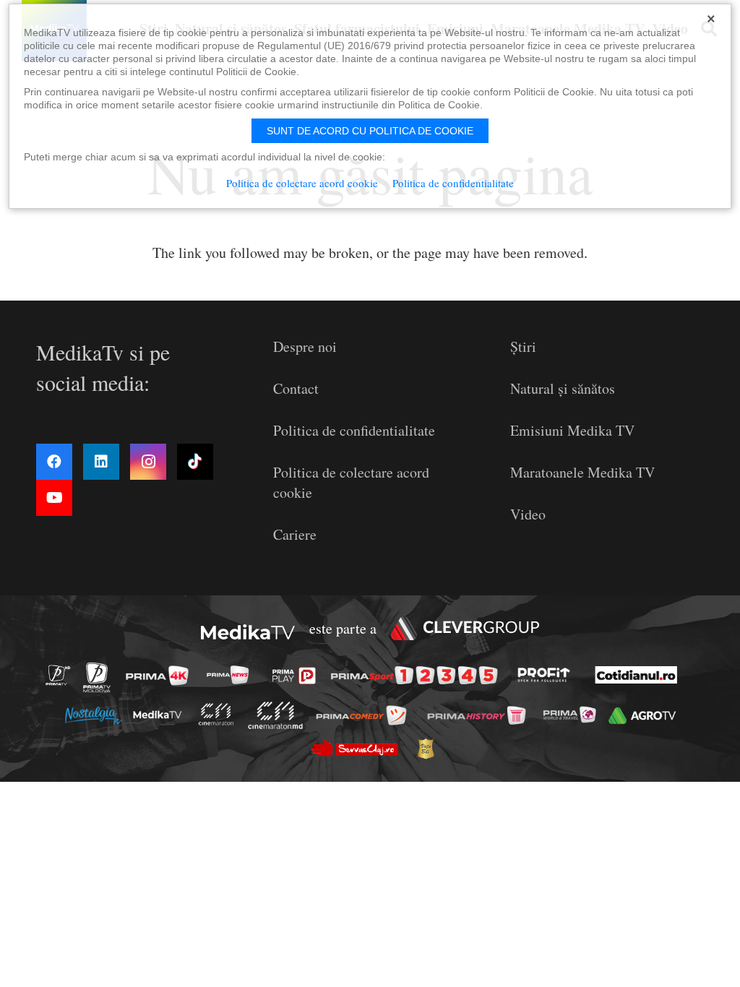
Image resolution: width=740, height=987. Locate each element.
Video (528, 514)
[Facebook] (54, 462)
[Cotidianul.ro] (640, 675)
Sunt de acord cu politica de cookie (370, 131)
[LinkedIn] (101, 462)
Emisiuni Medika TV (572, 430)
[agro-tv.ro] (645, 715)
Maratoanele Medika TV (582, 472)
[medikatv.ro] (161, 714)
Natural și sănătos (562, 388)
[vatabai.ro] (430, 748)
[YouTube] (54, 498)
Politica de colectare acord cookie (302, 183)
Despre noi (305, 346)
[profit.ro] (548, 675)
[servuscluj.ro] (358, 748)
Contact (296, 388)
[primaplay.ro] (297, 675)
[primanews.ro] (232, 674)
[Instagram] (148, 462)
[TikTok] (195, 462)
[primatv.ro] (62, 674)
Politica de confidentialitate (354, 430)
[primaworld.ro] (573, 715)
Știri (523, 346)
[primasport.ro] (418, 675)
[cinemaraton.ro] (219, 715)
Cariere (295, 534)
